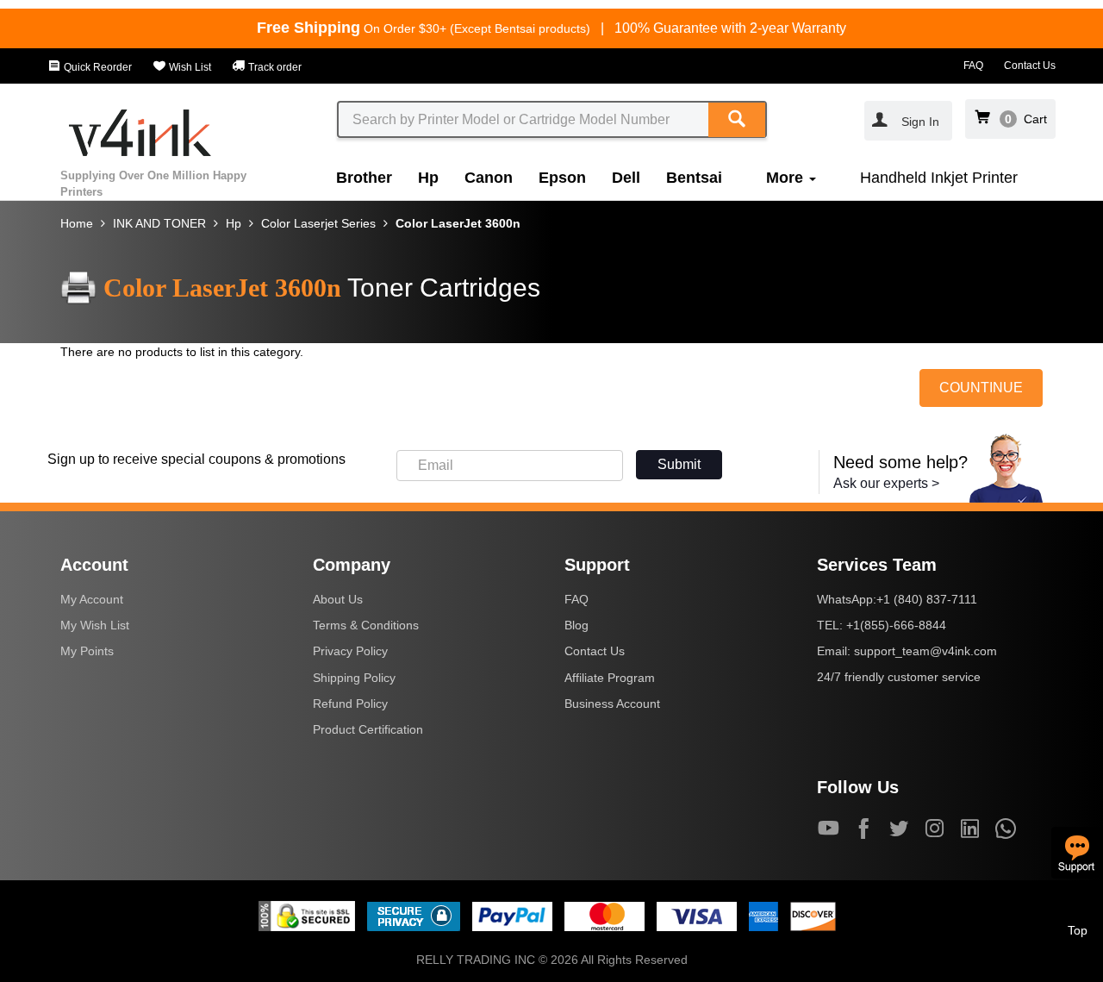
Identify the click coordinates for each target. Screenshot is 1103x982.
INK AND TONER (159, 223)
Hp (428, 177)
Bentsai (694, 177)
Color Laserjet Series (318, 223)
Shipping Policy (354, 678)
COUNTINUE (981, 387)
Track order (274, 67)
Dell (626, 177)
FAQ (973, 65)
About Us (338, 599)
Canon (488, 177)
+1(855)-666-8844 (896, 625)
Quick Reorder (96, 67)
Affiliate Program (609, 678)
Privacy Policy (350, 651)
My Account (91, 599)
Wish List (188, 67)
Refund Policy (350, 703)
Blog (576, 625)
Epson (562, 177)
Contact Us (1030, 65)
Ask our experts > (886, 483)
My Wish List (94, 625)
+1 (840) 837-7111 (926, 599)
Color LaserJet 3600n (458, 223)
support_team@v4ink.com (925, 651)
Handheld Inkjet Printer (939, 177)
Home (76, 223)
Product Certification (368, 729)
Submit (679, 464)
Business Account (612, 703)
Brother (364, 177)
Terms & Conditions (366, 625)
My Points (87, 651)
